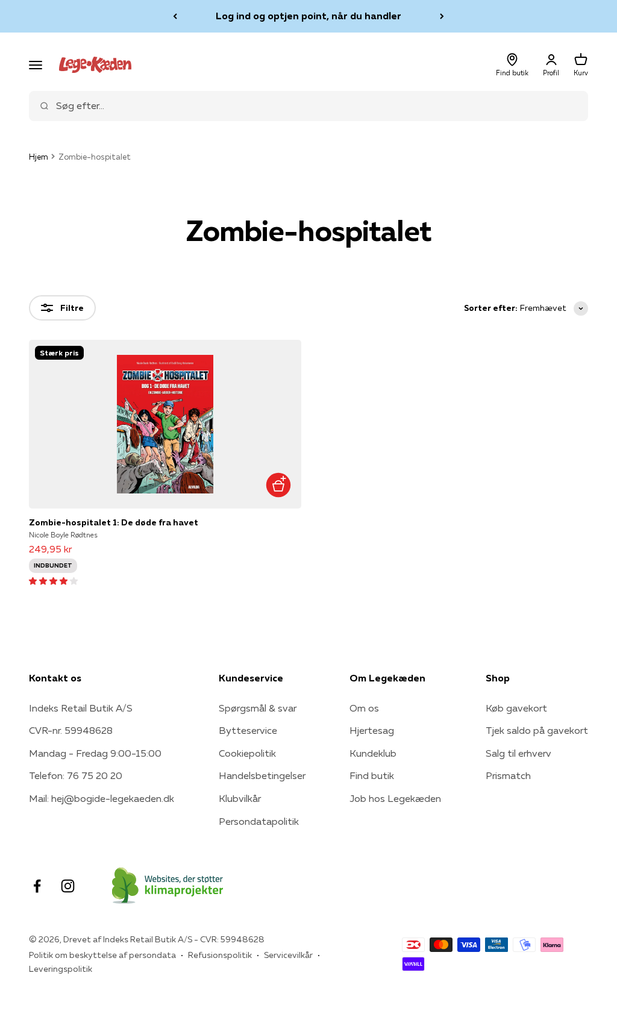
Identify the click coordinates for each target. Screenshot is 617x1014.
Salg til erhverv (518, 753)
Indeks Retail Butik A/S (81, 708)
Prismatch (508, 775)
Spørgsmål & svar (257, 708)
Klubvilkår (240, 798)
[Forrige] (175, 16)
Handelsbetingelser (262, 775)
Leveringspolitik (60, 968)
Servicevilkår (288, 955)
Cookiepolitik (247, 753)
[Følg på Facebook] (37, 886)
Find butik (371, 775)
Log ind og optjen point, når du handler (308, 16)
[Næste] (442, 16)
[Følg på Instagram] (68, 886)
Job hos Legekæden (395, 798)
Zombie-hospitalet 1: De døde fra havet (113, 522)
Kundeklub (372, 753)
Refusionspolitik (220, 955)
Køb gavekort (516, 708)
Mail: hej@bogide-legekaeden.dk (101, 798)
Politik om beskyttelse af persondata (102, 955)
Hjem (38, 156)
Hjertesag (371, 730)
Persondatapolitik (259, 821)
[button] (53, 580)
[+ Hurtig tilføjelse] (278, 485)
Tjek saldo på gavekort (537, 730)
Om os (364, 708)
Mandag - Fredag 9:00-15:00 (95, 753)
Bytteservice (248, 730)
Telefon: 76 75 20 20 (75, 775)
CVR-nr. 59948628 (71, 730)
